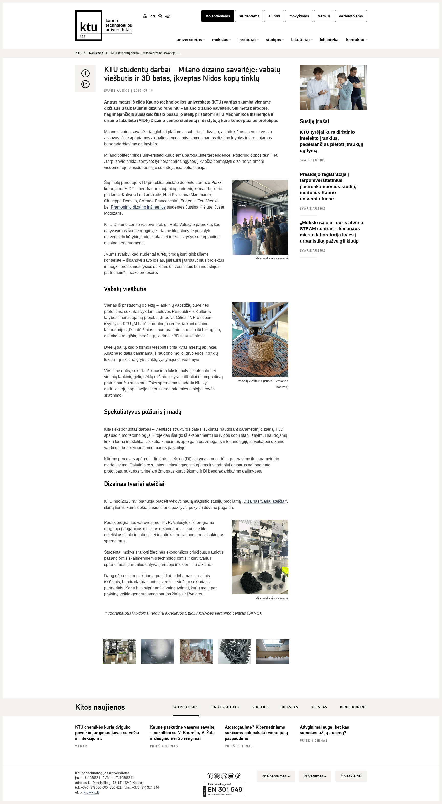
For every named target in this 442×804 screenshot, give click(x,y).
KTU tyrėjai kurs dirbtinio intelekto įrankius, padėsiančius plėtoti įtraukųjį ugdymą (331, 141)
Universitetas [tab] (225, 707)
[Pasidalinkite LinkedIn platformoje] (85, 84)
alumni (274, 16)
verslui (324, 16)
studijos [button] (273, 39)
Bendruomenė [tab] (353, 707)
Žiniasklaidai (351, 776)
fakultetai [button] (300, 39)
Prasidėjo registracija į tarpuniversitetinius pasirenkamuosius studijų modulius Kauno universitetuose (328, 186)
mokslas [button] (220, 39)
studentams (249, 16)
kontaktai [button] (355, 39)
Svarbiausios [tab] (186, 707)
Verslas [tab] (319, 707)
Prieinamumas (274, 776)
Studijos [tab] (260, 707)
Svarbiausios (117, 91)
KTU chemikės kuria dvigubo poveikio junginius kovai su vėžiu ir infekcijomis (107, 732)
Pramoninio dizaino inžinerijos (138, 207)
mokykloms (299, 16)
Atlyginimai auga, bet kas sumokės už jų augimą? (324, 730)
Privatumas (313, 776)
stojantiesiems (217, 16)
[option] (119, 651)
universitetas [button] (189, 39)
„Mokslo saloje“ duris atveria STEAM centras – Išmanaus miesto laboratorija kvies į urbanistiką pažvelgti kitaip (331, 232)
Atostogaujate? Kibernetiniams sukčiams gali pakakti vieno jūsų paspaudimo (256, 732)
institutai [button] (247, 39)
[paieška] (160, 16)
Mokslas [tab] (290, 707)
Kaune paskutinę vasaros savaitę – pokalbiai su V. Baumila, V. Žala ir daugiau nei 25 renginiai (182, 732)
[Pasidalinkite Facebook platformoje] (85, 73)
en (152, 16)
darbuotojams (351, 16)
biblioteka (329, 39)
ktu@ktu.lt (91, 792)
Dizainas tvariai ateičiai (264, 501)
